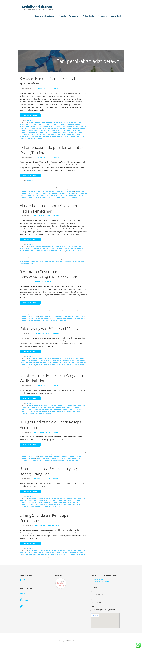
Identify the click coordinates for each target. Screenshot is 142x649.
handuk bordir (44, 128)
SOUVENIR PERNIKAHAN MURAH (47, 460)
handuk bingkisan (31, 128)
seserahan (24, 139)
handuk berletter (73, 126)
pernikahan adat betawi (48, 133)
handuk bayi (61, 126)
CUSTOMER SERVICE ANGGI (100, 582)
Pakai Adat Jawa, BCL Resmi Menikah (51, 328)
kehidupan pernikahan (65, 130)
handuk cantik (73, 128)
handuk (23, 126)
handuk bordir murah (59, 128)
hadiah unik (24, 251)
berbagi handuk (35, 122)
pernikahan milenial (35, 137)
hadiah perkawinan (33, 249)
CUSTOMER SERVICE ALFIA (99, 579)
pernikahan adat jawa (66, 193)
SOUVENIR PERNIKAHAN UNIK (68, 460)
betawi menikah (43, 310)
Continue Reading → (30, 115)
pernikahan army (49, 135)
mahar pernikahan (67, 191)
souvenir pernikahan (52, 367)
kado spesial (24, 454)
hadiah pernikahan (46, 124)
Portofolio (62, 16)
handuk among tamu (34, 126)
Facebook (25, 600)
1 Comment (49, 281)
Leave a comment (53, 88)
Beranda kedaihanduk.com (45, 16)
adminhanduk (40, 88)
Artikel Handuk (89, 16)
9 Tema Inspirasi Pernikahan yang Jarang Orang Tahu (48, 471)
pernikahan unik (49, 137)
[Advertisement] (71, 35)
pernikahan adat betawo (66, 133)
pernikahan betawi (64, 135)
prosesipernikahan (69, 197)
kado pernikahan (50, 130)
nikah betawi (49, 314)
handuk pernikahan (68, 255)
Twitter (25, 607)
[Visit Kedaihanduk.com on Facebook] (21, 580)
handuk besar (63, 253)
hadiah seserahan (61, 124)
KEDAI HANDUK (32, 120)
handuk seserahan (36, 130)
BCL (30, 359)
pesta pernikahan (63, 137)
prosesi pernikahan (77, 137)
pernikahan (33, 133)
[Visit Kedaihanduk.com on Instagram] (24, 580)
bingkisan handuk (48, 122)
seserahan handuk (35, 139)
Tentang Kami (74, 16)
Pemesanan (102, 16)
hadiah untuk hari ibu (37, 251)
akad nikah (33, 310)
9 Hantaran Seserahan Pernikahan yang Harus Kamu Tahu (50, 274)
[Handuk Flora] (60, 583)
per (46, 454)
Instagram (25, 594)
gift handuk (60, 122)
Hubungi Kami (115, 16)
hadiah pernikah (32, 124)
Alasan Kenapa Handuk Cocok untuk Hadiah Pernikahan (50, 208)
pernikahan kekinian (59, 195)
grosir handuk (71, 122)
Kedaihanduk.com (37, 6)
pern (49, 454)
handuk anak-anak (49, 126)
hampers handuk (74, 124)
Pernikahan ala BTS (35, 135)
